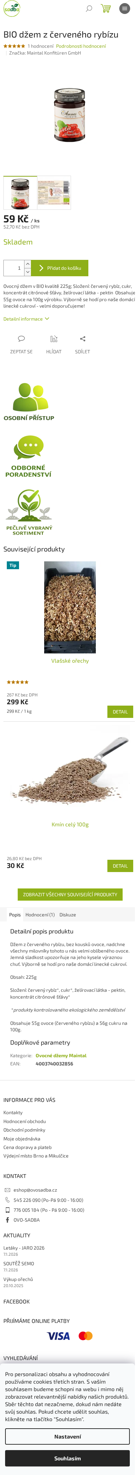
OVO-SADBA (27, 1220)
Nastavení (67, 1436)
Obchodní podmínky (24, 1130)
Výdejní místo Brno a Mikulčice (36, 1156)
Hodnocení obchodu (24, 1121)
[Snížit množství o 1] (27, 272)
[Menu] (125, 8)
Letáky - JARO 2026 (24, 1248)
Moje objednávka (21, 1138)
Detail (120, 711)
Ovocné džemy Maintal (61, 1055)
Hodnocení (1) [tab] (40, 914)
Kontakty (12, 1112)
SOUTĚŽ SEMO (18, 1263)
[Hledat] (89, 8)
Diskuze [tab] (67, 914)
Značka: (45, 53)
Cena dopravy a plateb (27, 1147)
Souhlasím (67, 1458)
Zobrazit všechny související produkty (70, 894)
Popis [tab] (15, 914)
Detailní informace (23, 319)
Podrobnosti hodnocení (81, 46)
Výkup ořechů (18, 1279)
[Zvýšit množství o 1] (27, 264)
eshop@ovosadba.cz (35, 1190)
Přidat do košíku (64, 268)
